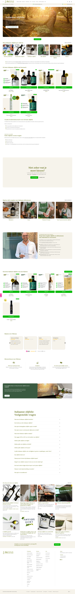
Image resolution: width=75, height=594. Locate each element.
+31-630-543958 (63, 556)
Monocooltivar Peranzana (11, 115)
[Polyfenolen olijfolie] (20, 51)
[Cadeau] (67, 51)
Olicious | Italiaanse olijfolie (8, 591)
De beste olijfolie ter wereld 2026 (45, 531)
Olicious (29, 89)
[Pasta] (28, 211)
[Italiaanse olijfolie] (31, 51)
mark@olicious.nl (63, 557)
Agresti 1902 (11, 89)
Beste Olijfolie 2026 (28, 90)
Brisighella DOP (46, 90)
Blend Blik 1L (63, 294)
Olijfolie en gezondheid (43, 502)
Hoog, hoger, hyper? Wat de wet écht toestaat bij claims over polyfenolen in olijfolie (27, 504)
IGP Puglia (46, 294)
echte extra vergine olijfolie (29, 137)
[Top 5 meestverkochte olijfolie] (55, 51)
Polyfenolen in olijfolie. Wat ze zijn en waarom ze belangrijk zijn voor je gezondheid (28, 533)
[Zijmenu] (4, 2)
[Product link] (11, 80)
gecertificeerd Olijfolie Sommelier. (23, 63)
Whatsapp (34, 174)
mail (30, 174)
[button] (68, 2)
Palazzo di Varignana (46, 89)
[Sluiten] (72, 585)
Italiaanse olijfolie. (18, 61)
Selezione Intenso (28, 115)
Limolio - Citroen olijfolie (11, 319)
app (60, 368)
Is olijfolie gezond (7, 531)
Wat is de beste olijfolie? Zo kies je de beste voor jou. (10, 503)
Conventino (11, 318)
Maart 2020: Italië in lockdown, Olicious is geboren (62, 532)
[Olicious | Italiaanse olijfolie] (9, 1)
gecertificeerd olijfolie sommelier (46, 242)
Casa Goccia (63, 89)
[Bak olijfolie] (43, 51)
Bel (28, 174)
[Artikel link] (11, 493)
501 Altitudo (11, 90)
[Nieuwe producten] (8, 51)
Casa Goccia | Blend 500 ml (64, 90)
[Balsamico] (11, 211)
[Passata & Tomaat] (46, 211)
